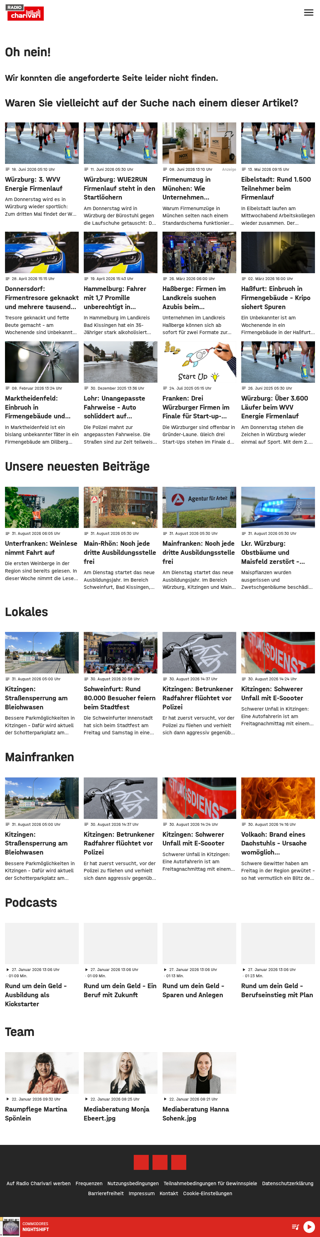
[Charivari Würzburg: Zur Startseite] (24, 12)
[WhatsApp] (178, 1162)
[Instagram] (160, 1162)
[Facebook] (141, 1162)
